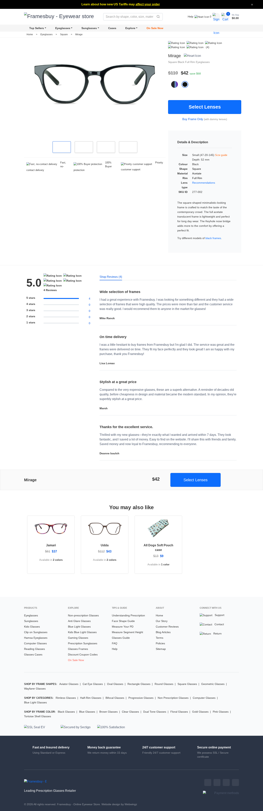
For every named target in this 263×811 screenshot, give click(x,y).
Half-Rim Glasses (90, 697)
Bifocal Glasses (115, 697)
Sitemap (161, 648)
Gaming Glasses (78, 637)
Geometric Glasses (212, 683)
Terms (159, 637)
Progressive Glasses (140, 697)
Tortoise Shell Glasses (37, 716)
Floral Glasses (179, 711)
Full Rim (190, 62)
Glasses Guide (121, 637)
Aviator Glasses (68, 683)
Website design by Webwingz (119, 804)
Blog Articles (163, 632)
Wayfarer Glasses (35, 688)
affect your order (148, 4)
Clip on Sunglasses (35, 632)
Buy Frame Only (192, 119)
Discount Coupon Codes (83, 654)
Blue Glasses (87, 711)
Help (190, 16)
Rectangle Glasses (138, 683)
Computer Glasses (35, 643)
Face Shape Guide (123, 621)
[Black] (186, 84)
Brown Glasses (108, 711)
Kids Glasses (32, 626)
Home (30, 34)
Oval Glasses (115, 683)
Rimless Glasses (66, 697)
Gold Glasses (200, 711)
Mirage (79, 34)
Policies (160, 643)
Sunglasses (89, 28)
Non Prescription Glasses (173, 697)
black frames (213, 238)
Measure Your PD (122, 626)
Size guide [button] (221, 155)
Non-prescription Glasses (83, 615)
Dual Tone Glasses (154, 711)
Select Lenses (205, 107)
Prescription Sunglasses (82, 643)
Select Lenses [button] (195, 480)
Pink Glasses (221, 711)
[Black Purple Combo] (176, 84)
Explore (130, 28)
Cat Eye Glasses (93, 683)
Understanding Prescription (128, 615)
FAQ (114, 643)
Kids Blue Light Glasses (82, 632)
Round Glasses (164, 683)
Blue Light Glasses (79, 626)
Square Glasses (187, 683)
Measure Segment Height (127, 632)
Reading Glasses (34, 648)
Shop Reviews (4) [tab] (111, 276)
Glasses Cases (33, 654)
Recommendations (203, 182)
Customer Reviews (167, 626)
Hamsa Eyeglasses (35, 637)
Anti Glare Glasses (79, 621)
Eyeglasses (62, 28)
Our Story (162, 621)
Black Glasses (66, 711)
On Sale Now (155, 28)
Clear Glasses (130, 711)
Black (181, 62)
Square (64, 34)
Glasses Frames (78, 648)
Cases (112, 28)
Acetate (196, 173)
